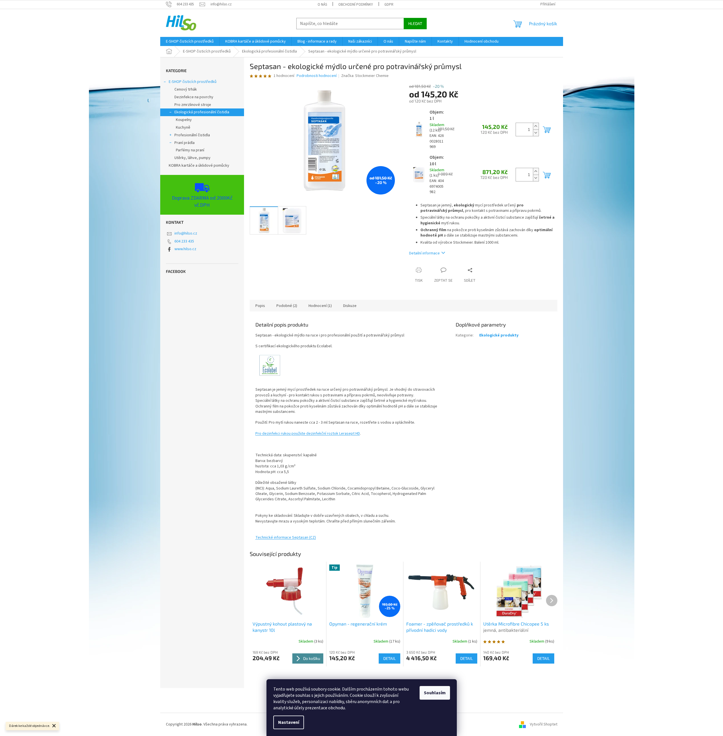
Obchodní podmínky (355, 4)
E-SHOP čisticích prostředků (192, 82)
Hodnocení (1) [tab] (320, 306)
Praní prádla (184, 143)
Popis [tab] (260, 306)
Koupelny (184, 120)
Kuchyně (183, 127)
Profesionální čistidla (192, 135)
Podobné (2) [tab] (286, 306)
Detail (389, 658)
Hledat (415, 23)
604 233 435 (184, 241)
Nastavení (288, 722)
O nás (322, 4)
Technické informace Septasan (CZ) (285, 537)
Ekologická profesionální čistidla (201, 112)
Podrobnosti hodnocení (317, 76)
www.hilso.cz (185, 249)
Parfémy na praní (190, 150)
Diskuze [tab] (350, 306)
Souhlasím (435, 693)
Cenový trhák (185, 89)
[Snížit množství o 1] (536, 132)
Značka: (365, 76)
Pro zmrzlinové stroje (192, 105)
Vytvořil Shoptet (543, 724)
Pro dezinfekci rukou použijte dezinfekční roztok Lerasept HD (307, 433)
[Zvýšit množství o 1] (536, 126)
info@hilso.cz (185, 233)
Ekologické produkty (498, 335)
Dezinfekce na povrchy (193, 97)
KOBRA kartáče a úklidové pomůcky (199, 165)
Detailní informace (424, 253)
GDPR (388, 4)
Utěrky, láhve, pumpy (192, 158)
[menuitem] (189, 41)
